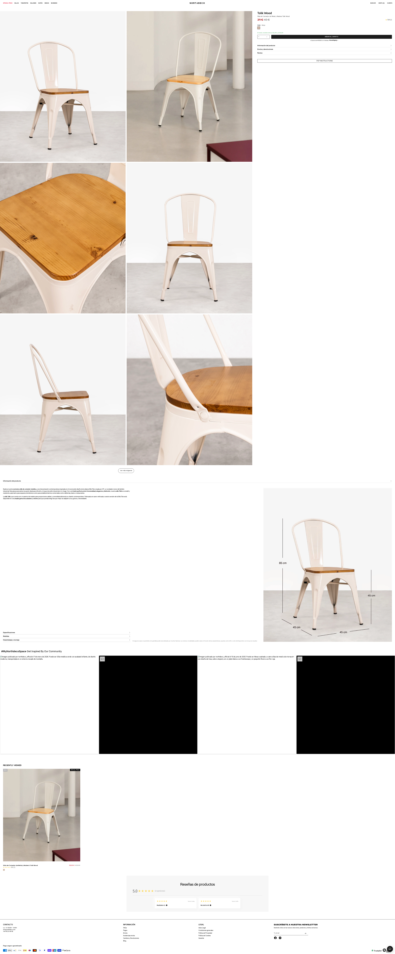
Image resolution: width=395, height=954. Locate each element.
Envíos (125, 933)
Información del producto (266, 45)
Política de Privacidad (205, 933)
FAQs (125, 928)
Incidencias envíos (129, 935)
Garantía (201, 938)
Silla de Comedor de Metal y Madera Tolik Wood (20, 865)
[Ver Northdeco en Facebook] (275, 937)
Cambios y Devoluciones (131, 938)
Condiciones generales (206, 930)
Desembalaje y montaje (11, 640)
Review (260, 53)
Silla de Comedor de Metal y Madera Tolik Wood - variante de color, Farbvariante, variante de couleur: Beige (4, 870)
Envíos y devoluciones (265, 49)
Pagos (125, 930)
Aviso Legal (202, 928)
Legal (201, 925)
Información (129, 925)
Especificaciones (9, 632)
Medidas (6, 636)
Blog (124, 941)
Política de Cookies (205, 935)
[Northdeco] (197, 3)
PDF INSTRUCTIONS (325, 61)
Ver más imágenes (126, 470)
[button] (49, 705)
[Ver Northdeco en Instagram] (280, 937)
